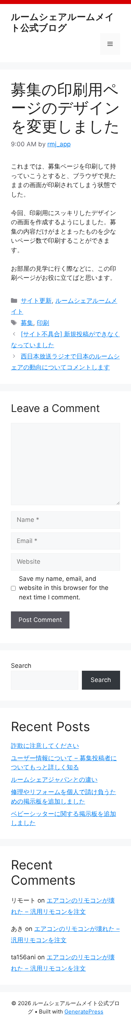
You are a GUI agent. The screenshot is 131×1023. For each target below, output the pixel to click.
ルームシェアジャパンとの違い (54, 779)
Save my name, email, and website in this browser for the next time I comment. (63, 588)
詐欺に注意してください (45, 745)
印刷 (43, 322)
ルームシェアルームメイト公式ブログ (62, 22)
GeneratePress (83, 1011)
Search (21, 665)
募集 (27, 322)
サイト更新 (36, 300)
